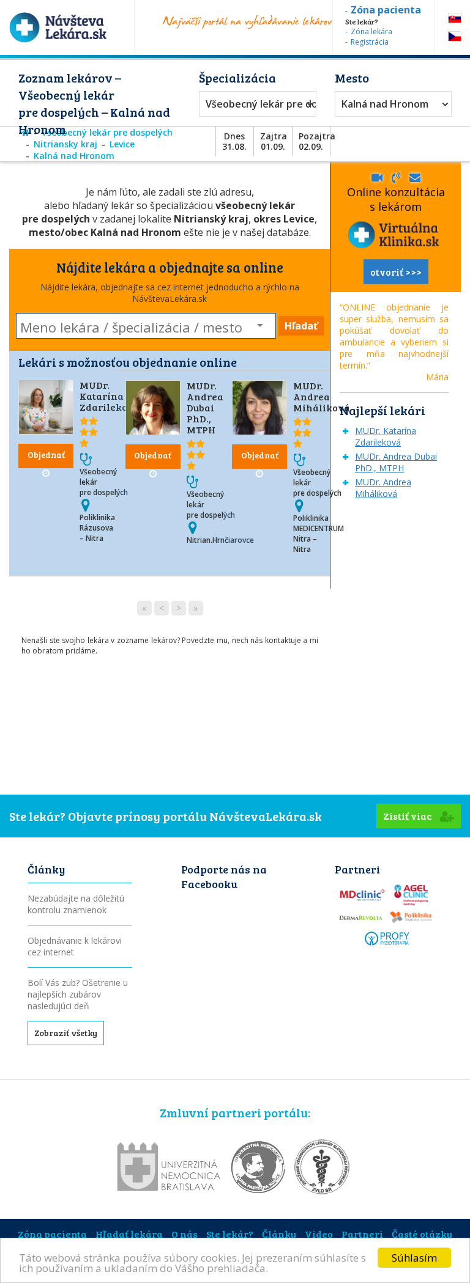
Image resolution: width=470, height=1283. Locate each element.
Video (319, 1233)
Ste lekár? (229, 1233)
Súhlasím (414, 1258)
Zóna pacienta (52, 1233)
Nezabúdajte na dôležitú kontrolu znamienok (76, 904)
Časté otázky (422, 1233)
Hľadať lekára (129, 1233)
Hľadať (301, 326)
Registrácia (370, 42)
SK (454, 18)
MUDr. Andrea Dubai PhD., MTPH (205, 407)
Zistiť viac (408, 815)
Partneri (362, 1233)
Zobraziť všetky (65, 1033)
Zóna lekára (371, 31)
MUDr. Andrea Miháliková (321, 396)
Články (279, 1233)
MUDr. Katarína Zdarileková (110, 395)
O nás (184, 1233)
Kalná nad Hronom (384, 104)
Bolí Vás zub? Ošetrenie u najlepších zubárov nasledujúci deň (78, 994)
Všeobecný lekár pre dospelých (254, 104)
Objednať (46, 454)
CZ (454, 36)
